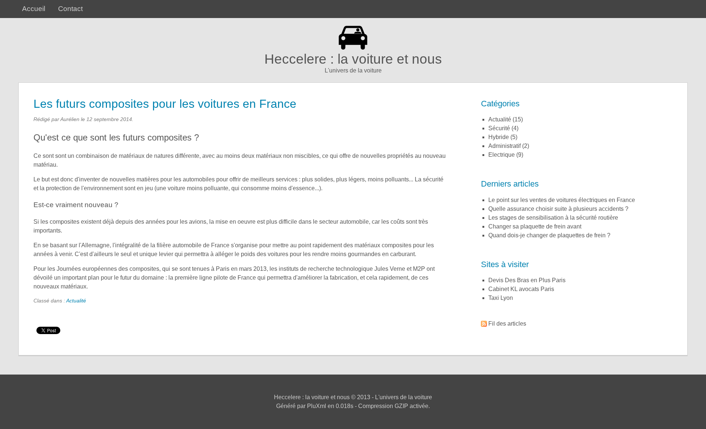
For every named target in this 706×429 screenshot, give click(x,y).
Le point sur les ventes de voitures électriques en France (561, 200)
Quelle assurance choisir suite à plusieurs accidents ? (558, 209)
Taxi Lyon (500, 298)
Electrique (501, 155)
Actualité (76, 301)
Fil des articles (507, 323)
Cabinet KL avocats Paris (521, 289)
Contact (70, 9)
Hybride (498, 137)
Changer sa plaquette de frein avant (534, 226)
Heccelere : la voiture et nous (353, 59)
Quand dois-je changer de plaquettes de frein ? (549, 235)
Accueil (33, 9)
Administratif (504, 146)
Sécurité (499, 128)
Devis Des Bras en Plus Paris (527, 280)
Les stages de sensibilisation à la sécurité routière (553, 217)
